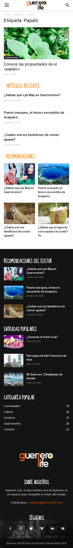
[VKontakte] (52, 529)
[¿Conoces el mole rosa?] (13, 341)
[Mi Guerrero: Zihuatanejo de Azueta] (13, 379)
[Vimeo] (42, 529)
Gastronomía (11, 57)
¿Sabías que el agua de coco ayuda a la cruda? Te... (53, 231)
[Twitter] (31, 529)
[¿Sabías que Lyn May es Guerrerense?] (19, 174)
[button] (67, 5)
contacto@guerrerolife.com (45, 502)
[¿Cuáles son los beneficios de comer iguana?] (19, 213)
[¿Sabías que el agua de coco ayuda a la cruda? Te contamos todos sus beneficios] (53, 213)
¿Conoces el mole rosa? (42, 337)
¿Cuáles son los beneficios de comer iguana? (17, 231)
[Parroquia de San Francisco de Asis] (13, 360)
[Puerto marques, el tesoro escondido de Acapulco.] (53, 174)
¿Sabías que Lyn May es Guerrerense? (32, 95)
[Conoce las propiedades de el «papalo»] (36, 43)
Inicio (7, 14)
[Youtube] (63, 529)
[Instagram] (21, 529)
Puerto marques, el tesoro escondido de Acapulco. (51, 192)
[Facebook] (10, 529)
